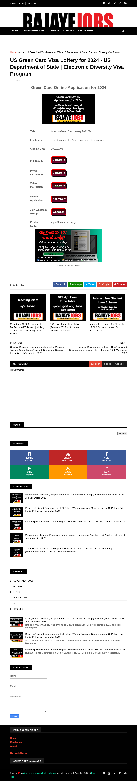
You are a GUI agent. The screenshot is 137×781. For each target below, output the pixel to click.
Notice (21, 52)
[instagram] (120, 3)
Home (13, 3)
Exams (16, 592)
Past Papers (85, 30)
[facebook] (104, 3)
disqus (107, 364)
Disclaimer (32, 3)
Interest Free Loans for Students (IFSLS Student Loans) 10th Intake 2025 (107, 327)
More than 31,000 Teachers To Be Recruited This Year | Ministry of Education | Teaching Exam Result (27, 329)
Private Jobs (20, 598)
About (21, 3)
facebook (120, 364)
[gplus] (125, 3)
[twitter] (115, 3)
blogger (95, 364)
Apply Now (59, 198)
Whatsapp (58, 211)
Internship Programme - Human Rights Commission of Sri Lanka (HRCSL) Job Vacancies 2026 (75, 521)
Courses (68, 30)
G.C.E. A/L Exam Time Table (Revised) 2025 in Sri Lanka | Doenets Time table (65, 327)
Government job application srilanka (39, 773)
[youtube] (109, 3)
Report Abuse (19, 753)
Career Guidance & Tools (27, 39)
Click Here (59, 159)
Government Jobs (34, 30)
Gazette (54, 30)
